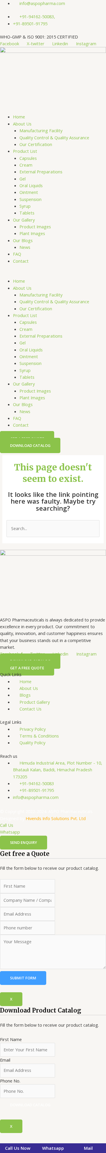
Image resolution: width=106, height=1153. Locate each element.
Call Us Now (17, 1148)
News (24, 247)
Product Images (35, 226)
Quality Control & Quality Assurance (54, 137)
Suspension (30, 199)
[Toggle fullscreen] (31, 1138)
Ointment (28, 192)
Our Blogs (23, 240)
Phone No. (10, 1081)
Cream (25, 165)
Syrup (25, 206)
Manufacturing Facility (40, 130)
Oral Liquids (31, 185)
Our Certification (35, 144)
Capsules (28, 158)
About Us (22, 124)
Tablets (26, 213)
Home (19, 117)
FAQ (17, 254)
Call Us (6, 825)
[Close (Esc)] (74, 1138)
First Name (11, 1039)
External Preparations (40, 172)
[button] (53, 274)
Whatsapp (10, 832)
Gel (22, 179)
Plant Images (32, 233)
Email (5, 1060)
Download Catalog (30, 1104)
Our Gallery (24, 220)
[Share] (52, 1138)
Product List (25, 151)
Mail (88, 1148)
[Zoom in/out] (10, 1138)
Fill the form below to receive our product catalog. (49, 1057)
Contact (21, 261)
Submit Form (23, 978)
